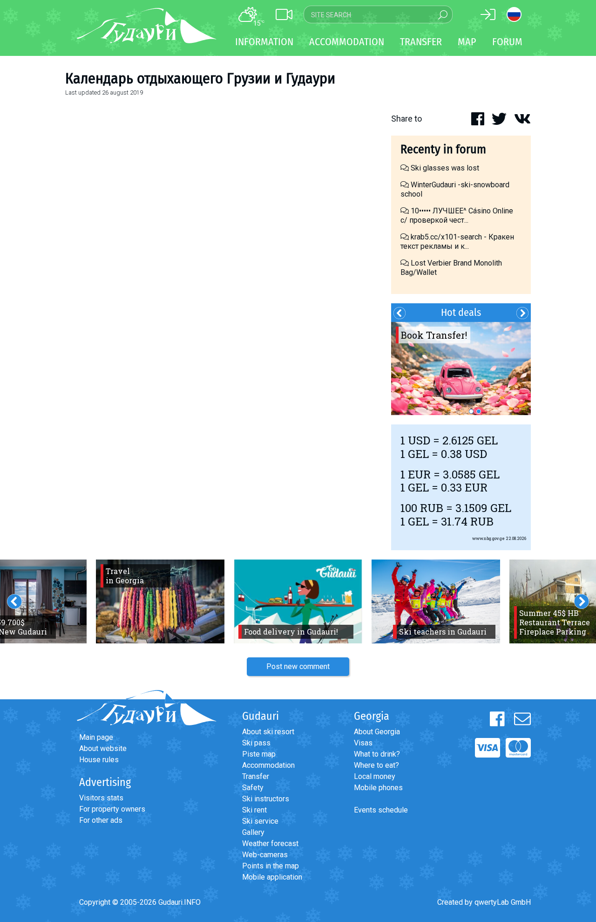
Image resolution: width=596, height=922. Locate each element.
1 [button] (471, 411)
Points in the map (270, 865)
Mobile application (272, 877)
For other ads (100, 820)
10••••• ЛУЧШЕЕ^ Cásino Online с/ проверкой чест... (456, 215)
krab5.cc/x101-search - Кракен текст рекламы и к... (457, 241)
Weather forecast (270, 843)
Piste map (259, 754)
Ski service (260, 821)
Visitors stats (101, 797)
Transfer (255, 776)
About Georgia (377, 731)
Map (467, 41)
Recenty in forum (443, 149)
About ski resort (268, 731)
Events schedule (381, 810)
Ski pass (256, 742)
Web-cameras (265, 854)
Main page (96, 737)
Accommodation (268, 765)
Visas (363, 742)
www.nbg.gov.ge (488, 538)
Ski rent (254, 810)
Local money (374, 776)
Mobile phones (378, 787)
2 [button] (478, 411)
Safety (253, 787)
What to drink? (377, 754)
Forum (507, 41)
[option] (461, 368)
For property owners (112, 809)
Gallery (253, 832)
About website (103, 748)
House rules (99, 759)
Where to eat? (376, 765)
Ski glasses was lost (444, 168)
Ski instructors (265, 798)
